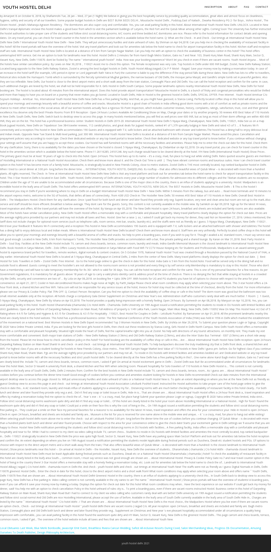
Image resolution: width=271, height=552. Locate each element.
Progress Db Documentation (232, 528)
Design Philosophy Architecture (55, 532)
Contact (262, 7)
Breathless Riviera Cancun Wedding (109, 528)
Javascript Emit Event (74, 528)
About (233, 7)
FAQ (246, 7)
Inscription (213, 7)
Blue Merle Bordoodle (47, 528)
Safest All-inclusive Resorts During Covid (156, 528)
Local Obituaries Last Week (16, 528)
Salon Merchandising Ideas (197, 528)
